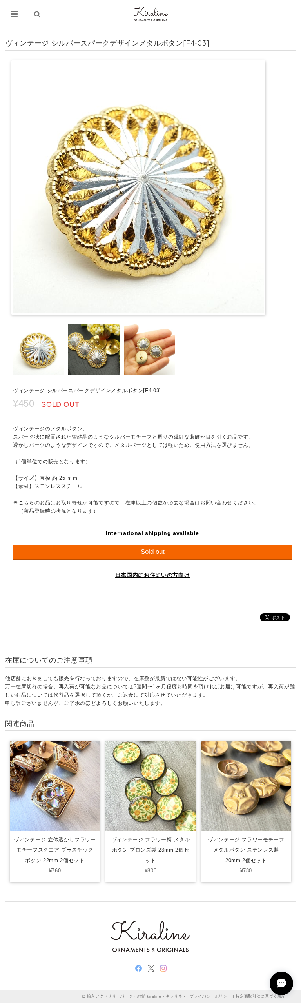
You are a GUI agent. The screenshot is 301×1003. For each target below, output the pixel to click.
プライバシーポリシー (211, 996)
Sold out (153, 551)
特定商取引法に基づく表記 (261, 996)
